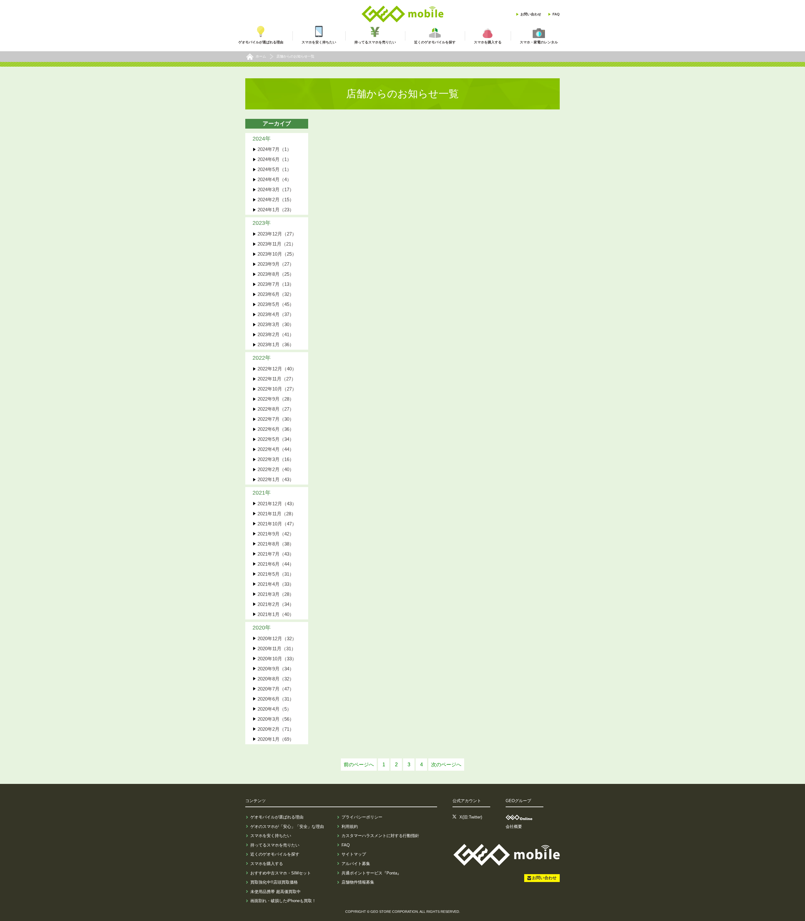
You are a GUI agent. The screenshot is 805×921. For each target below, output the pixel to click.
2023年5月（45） (276, 304)
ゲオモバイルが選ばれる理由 (276, 817)
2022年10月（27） (277, 388)
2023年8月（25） (276, 274)
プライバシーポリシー (361, 817)
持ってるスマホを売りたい (274, 845)
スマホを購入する (266, 863)
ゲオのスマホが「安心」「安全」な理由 (287, 826)
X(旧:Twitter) (470, 817)
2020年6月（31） (276, 699)
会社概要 (514, 826)
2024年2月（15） (276, 199)
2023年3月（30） (276, 324)
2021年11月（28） (277, 513)
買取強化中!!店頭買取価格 (274, 882)
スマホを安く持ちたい (270, 835)
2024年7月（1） (274, 149)
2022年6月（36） (276, 429)
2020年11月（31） (277, 648)
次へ (446, 764)
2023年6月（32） (276, 294)
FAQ (556, 14)
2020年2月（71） (276, 729)
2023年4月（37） (276, 314)
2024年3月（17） (276, 189)
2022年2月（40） (276, 469)
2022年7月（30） (276, 419)
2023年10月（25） (277, 254)
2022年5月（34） (276, 439)
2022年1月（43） (276, 479)
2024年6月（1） (274, 159)
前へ (359, 764)
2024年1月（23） (276, 209)
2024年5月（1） (274, 169)
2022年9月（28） (276, 399)
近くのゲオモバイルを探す (274, 854)
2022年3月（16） (276, 459)
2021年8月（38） (276, 543)
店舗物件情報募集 (357, 882)
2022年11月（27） (277, 378)
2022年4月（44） (276, 449)
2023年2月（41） (276, 334)
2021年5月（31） (276, 574)
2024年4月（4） (274, 179)
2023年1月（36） (276, 344)
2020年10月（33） (277, 658)
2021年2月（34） (276, 604)
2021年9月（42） (276, 533)
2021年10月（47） (277, 523)
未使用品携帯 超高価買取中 (275, 891)
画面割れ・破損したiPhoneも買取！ (283, 900)
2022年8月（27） (276, 409)
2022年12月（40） (277, 368)
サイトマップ (353, 854)
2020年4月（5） (274, 709)
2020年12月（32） (277, 638)
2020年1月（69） (276, 739)
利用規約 (349, 826)
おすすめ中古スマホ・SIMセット (280, 873)
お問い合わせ (530, 14)
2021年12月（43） (277, 503)
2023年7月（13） (276, 284)
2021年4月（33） (276, 584)
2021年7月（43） (276, 554)
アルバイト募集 (355, 863)
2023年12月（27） (277, 233)
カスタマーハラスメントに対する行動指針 (380, 835)
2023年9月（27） (276, 264)
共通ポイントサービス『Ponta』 (371, 873)
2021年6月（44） (276, 564)
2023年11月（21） (277, 244)
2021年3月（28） (276, 594)
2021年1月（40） (276, 614)
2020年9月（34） (276, 668)
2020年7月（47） (276, 688)
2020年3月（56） (276, 719)
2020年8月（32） (276, 678)
